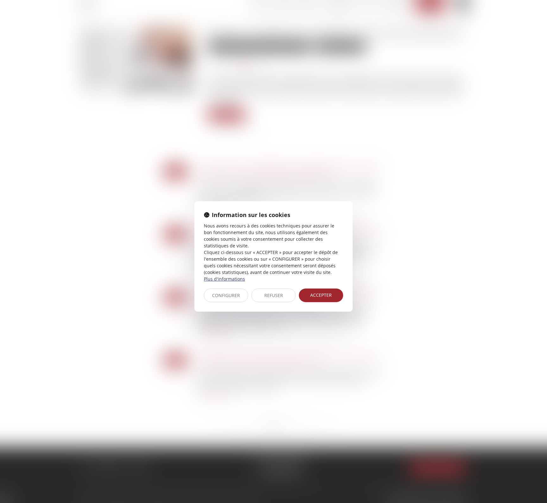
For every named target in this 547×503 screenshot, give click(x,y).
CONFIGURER (226, 295)
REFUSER (273, 295)
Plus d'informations (224, 279)
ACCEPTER (321, 295)
